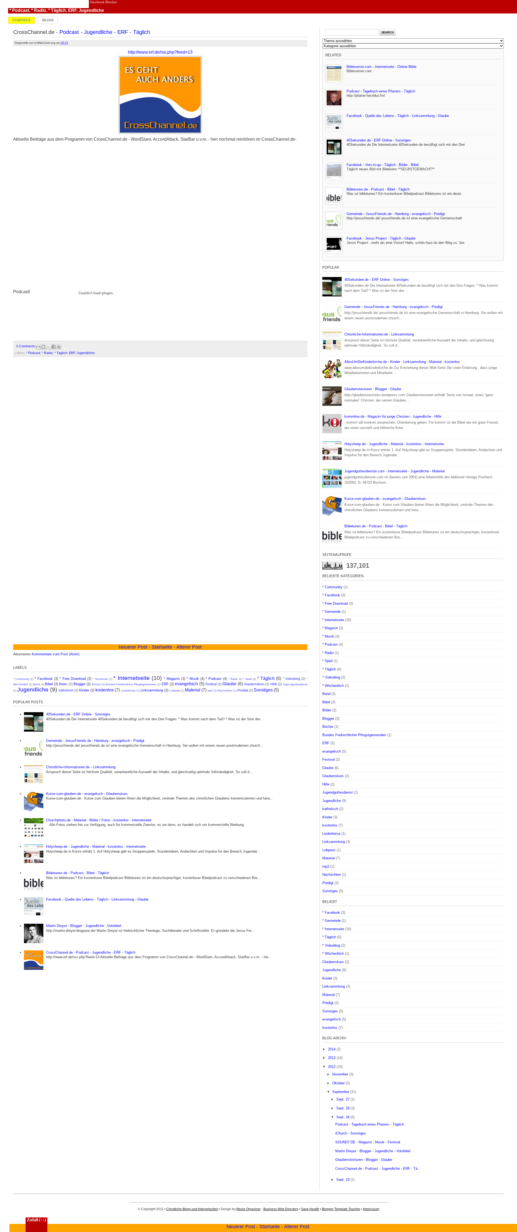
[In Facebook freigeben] (53, 346)
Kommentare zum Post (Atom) (55, 654)
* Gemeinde (100, 678)
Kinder (84, 690)
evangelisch (186, 683)
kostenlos (104, 690)
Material (192, 690)
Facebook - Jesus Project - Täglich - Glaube (381, 238)
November (340, 1074)
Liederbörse (128, 690)
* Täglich (57, 10)
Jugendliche (91, 10)
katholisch (66, 690)
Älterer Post (296, 1226)
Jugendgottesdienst (295, 684)
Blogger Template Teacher (341, 1209)
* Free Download (73, 679)
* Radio (38, 10)
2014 (332, 1049)
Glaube (229, 683)
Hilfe (273, 684)
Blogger (79, 684)
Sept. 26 (343, 1108)
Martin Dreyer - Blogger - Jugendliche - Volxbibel (83, 926)
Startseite (21, 20)
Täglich (141, 32)
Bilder (48, 20)
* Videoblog (291, 678)
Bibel (49, 684)
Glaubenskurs (254, 684)
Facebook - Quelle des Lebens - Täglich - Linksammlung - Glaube (97, 899)
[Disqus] (160, 432)
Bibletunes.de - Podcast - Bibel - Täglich (77, 873)
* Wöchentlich (333, 686)
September (341, 1092)
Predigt (242, 690)
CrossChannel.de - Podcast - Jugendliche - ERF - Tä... (378, 1169)
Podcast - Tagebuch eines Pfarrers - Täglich (381, 91)
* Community (21, 678)
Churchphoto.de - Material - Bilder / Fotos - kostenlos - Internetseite (98, 820)
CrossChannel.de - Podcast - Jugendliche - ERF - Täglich (90, 952)
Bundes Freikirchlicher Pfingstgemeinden (131, 684)
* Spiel (247, 678)
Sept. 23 (343, 1180)
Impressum (371, 1209)
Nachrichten (225, 690)
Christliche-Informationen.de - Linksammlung (81, 767)
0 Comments (25, 346)
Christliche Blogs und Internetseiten (192, 1209)
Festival (211, 684)
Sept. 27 (343, 1099)
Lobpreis (174, 690)
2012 (332, 1067)
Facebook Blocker (103, 2)
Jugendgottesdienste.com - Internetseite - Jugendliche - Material (394, 471)
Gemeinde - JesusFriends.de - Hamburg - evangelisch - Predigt (95, 741)
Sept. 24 (343, 1117)
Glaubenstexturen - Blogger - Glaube (372, 389)
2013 (332, 1058)
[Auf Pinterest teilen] (58, 346)
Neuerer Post (240, 1226)
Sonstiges (263, 690)
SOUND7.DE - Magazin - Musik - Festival (367, 1142)
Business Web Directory (280, 1209)
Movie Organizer (248, 1209)
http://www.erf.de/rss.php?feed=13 (160, 52)
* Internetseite (131, 678)
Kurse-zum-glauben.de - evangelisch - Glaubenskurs (87, 794)
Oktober (339, 1083)
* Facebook (43, 679)
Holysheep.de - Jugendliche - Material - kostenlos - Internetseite (96, 847)
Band (36, 684)
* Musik (193, 679)
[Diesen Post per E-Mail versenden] (38, 346)
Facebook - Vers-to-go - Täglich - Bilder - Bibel (383, 165)
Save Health (310, 1209)
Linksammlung (152, 690)
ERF (72, 10)
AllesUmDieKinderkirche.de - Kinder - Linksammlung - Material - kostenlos (402, 362)
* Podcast (19, 10)
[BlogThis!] (43, 346)
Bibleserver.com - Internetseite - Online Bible (381, 67)
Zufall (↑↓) (36, 1219)
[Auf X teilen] (48, 346)
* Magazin (172, 679)
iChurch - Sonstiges (350, 1133)
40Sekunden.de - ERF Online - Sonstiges (78, 714)
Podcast (69, 32)
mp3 (210, 690)
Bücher (96, 684)
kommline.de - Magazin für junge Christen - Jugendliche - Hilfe (392, 416)
